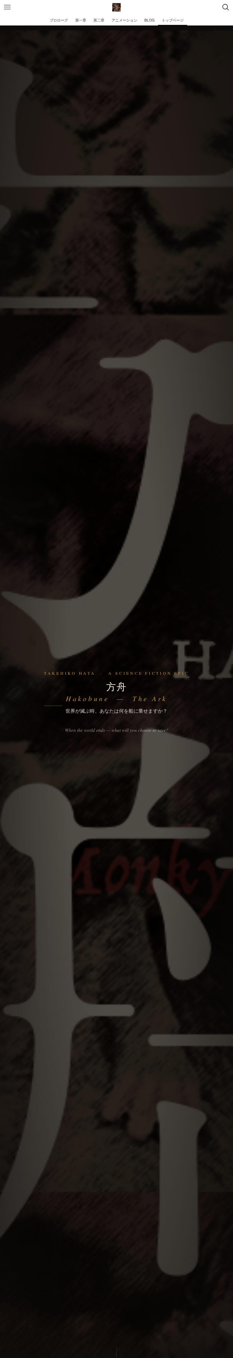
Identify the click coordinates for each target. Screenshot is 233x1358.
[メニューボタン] (7, 7)
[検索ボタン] (225, 7)
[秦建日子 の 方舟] (116, 7)
